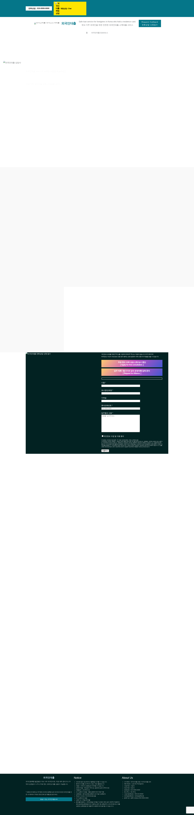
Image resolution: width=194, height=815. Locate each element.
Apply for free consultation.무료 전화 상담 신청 (42, 94)
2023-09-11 (132, 733)
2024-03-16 (83, 519)
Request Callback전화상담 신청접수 (150, 23)
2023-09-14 (35, 733)
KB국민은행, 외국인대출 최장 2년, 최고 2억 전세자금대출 (96, 513)
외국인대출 (68, 23)
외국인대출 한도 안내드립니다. (47, 729)
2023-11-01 (132, 519)
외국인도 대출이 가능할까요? (144, 729)
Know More (35, 541)
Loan (32, 480)
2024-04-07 (35, 519)
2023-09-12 (83, 603)
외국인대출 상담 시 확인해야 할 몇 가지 (47, 513)
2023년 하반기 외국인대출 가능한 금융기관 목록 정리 (96, 597)
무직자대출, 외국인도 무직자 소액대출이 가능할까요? (145, 513)
